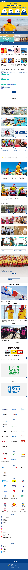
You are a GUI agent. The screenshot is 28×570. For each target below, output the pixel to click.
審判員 (7, 74)
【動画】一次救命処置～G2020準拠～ (5, 150)
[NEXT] (27, 97)
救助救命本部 (14, 160)
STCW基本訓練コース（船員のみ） (17, 150)
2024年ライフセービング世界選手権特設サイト (18, 250)
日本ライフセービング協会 (14, 565)
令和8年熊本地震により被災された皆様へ (5, 87)
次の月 (15, 98)
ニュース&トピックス (14, 46)
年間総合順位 (3, 250)
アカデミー (3, 105)
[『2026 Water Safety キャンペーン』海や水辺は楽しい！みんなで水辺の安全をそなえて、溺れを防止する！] (7, 38)
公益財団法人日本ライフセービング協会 (11, 279)
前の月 (13, 98)
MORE (14, 92)
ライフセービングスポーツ (3, 74)
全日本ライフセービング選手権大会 (10, 84)
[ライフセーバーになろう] (21, 38)
